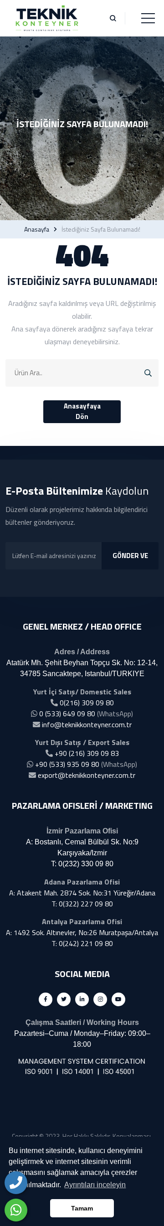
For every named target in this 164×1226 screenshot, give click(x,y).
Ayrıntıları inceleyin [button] (95, 1185)
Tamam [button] (82, 1208)
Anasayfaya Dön (82, 411)
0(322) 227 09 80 (86, 903)
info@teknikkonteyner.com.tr (87, 724)
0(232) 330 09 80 (85, 864)
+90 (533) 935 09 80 (67, 764)
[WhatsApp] (16, 1210)
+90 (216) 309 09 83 (87, 753)
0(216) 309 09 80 (87, 702)
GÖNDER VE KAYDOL (130, 559)
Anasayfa (36, 229)
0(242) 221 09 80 (86, 943)
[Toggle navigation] (148, 18)
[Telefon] (16, 1182)
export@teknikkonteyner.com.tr (86, 775)
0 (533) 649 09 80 (67, 713)
